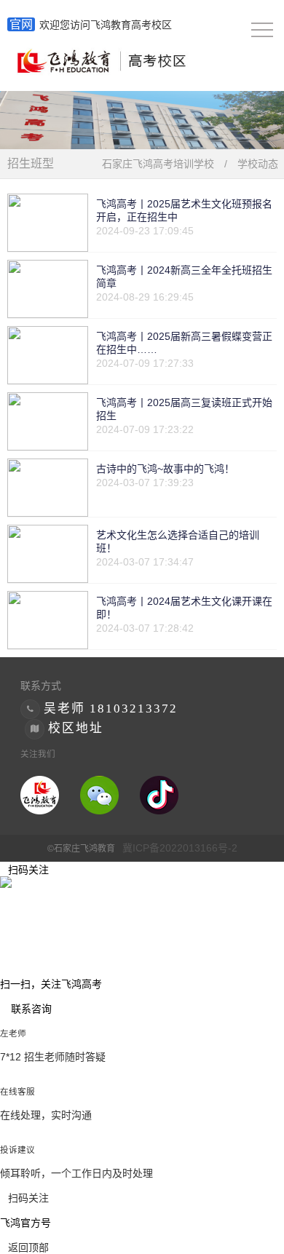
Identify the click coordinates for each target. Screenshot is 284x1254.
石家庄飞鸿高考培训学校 (158, 164)
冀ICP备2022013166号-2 (179, 848)
